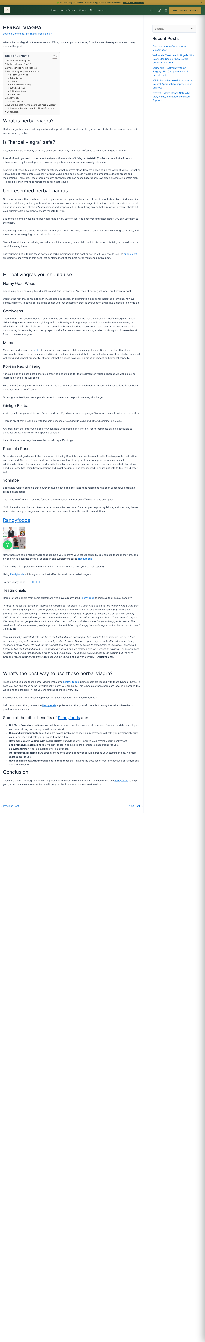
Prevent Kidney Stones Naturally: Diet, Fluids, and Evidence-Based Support (171, 96)
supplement (130, 253)
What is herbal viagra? (18, 60)
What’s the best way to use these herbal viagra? (32, 105)
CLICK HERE (34, 582)
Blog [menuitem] (92, 10)
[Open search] (151, 10)
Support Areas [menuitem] (67, 10)
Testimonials (17, 101)
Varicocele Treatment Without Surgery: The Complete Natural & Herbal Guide (171, 71)
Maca (15, 81)
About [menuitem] (101, 10)
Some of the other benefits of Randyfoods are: (32, 108)
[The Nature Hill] (7, 10)
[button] (7, 544)
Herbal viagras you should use (23, 71)
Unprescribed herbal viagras (22, 68)
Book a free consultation (133, 2)
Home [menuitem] (53, 10)
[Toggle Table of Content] (53, 56)
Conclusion (13, 111)
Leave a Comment (13, 33)
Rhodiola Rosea (19, 91)
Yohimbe (16, 94)
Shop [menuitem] (81, 10)
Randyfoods (13, 98)
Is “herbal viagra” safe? (19, 64)
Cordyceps (17, 78)
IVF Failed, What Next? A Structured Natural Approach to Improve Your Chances (172, 84)
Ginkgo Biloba (18, 88)
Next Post (136, 806)
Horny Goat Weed (20, 75)
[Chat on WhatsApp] (159, 10)
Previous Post (9, 806)
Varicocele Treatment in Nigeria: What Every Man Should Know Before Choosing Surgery (173, 59)
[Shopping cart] (166, 10)
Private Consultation (184, 10)
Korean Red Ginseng (22, 84)
